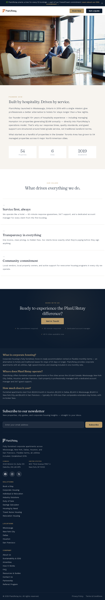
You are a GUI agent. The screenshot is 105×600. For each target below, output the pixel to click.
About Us (7, 555)
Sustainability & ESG (12, 558)
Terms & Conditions (94, 596)
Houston (6, 539)
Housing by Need (10, 508)
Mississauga (8, 528)
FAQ (5, 569)
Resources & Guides (12, 573)
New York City (9, 531)
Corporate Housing (11, 490)
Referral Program (10, 584)
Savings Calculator (11, 505)
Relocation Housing (11, 516)
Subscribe (94, 425)
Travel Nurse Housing (12, 512)
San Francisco (9, 542)
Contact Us (8, 577)
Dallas (5, 535)
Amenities (7, 562)
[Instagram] (12, 474)
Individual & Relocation (13, 494)
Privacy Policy (77, 596)
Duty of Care (8, 501)
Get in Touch (52, 321)
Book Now (76, 11)
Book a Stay (8, 486)
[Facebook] (5, 474)
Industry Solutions (11, 497)
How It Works (9, 566)
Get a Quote (94, 11)
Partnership (8, 580)
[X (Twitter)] (19, 474)
